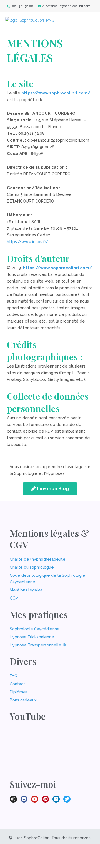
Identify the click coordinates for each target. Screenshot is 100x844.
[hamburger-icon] (87, 22)
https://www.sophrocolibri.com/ (55, 93)
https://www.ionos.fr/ (27, 241)
